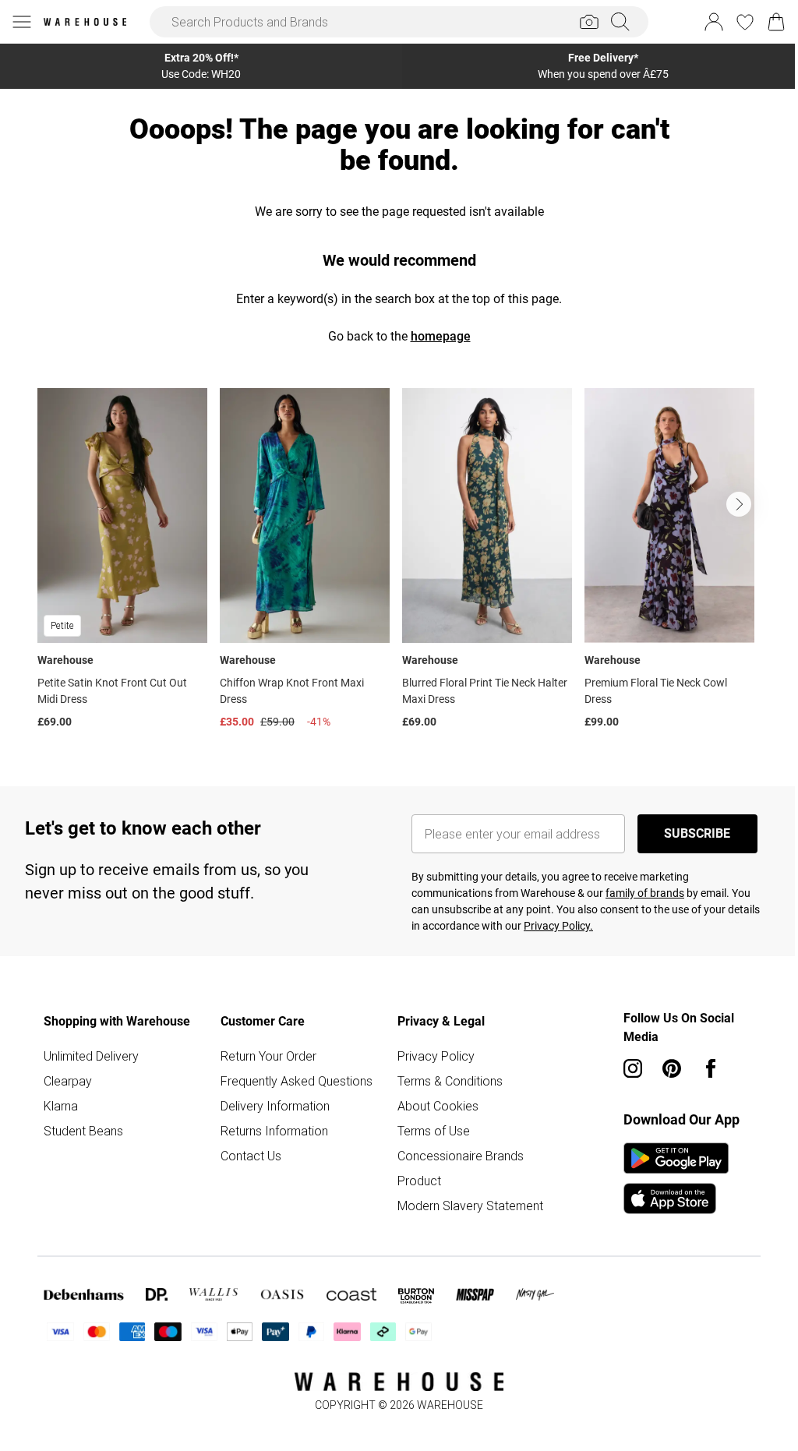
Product (419, 1180)
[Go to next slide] (738, 504)
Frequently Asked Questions (297, 1081)
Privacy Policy (436, 1056)
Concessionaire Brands (460, 1155)
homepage (441, 336)
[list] (399, 562)
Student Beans (83, 1131)
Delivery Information (275, 1106)
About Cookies (437, 1106)
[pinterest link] (671, 1068)
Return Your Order (268, 1056)
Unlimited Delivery (91, 1056)
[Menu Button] (21, 21)
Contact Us (251, 1155)
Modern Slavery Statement (470, 1205)
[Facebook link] (710, 1068)
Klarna (61, 1106)
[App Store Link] (676, 1178)
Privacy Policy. (558, 926)
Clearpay (68, 1081)
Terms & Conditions (450, 1081)
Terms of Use (433, 1131)
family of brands (645, 893)
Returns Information (274, 1131)
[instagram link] (632, 1068)
